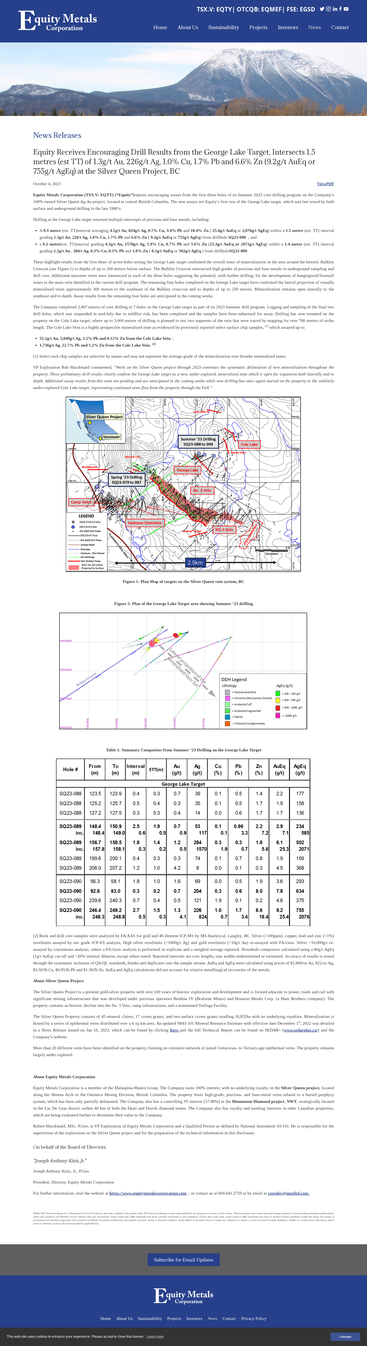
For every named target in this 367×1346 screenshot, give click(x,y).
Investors (288, 27)
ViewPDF (325, 183)
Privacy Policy (254, 1318)
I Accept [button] (345, 1336)
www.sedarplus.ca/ (301, 1030)
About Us (188, 27)
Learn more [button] (155, 1336)
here (175, 1030)
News (314, 27)
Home (160, 27)
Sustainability (223, 27)
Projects (258, 27)
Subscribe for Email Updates (183, 1260)
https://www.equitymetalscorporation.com (148, 1193)
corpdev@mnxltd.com (288, 1193)
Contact (340, 27)
